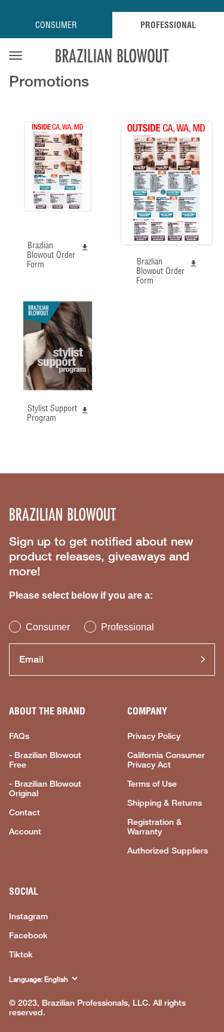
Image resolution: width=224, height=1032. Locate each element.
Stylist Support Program (52, 413)
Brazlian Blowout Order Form (51, 255)
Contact (24, 812)
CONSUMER (56, 25)
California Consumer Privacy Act (166, 759)
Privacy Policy (153, 736)
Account (25, 831)
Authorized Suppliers (167, 850)
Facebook (28, 935)
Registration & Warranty (154, 826)
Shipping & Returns (164, 803)
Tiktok (21, 954)
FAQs (19, 736)
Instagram (28, 916)
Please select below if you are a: (81, 595)
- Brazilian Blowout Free (45, 759)
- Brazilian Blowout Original (45, 788)
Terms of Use (152, 783)
